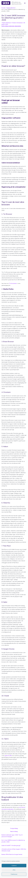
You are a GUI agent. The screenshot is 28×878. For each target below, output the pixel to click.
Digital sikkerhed (6, 23)
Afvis (14, 870)
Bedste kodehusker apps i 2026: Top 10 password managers (12, 835)
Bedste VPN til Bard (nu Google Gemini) (12, 854)
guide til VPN (8, 755)
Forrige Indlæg (14, 828)
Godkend (14, 865)
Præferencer (14, 874)
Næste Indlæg (14, 831)
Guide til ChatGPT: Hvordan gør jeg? (11, 845)
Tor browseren (13, 283)
